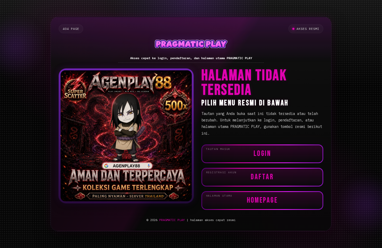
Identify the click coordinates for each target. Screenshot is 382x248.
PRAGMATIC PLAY (172, 220)
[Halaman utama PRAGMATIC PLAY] (191, 45)
